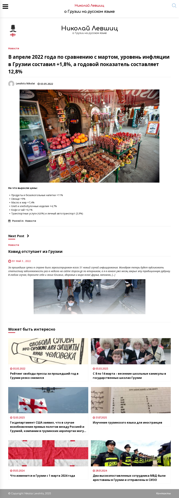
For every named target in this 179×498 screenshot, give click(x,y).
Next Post (16, 236)
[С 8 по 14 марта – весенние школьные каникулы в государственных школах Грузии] (131, 351)
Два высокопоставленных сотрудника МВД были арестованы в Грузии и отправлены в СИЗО (129, 478)
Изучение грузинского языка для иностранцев (127, 422)
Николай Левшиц (89, 28)
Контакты (163, 493)
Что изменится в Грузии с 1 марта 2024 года (42, 476)
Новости (13, 48)
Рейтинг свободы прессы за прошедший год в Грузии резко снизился (44, 376)
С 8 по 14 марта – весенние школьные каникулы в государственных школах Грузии (129, 376)
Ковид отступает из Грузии (35, 251)
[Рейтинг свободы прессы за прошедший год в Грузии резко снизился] (48, 351)
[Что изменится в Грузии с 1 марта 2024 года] (48, 453)
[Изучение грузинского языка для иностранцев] (131, 400)
